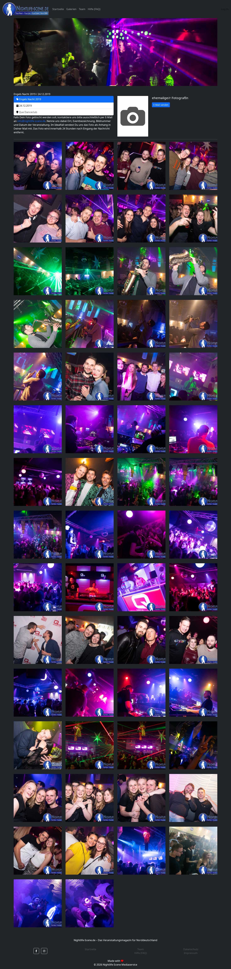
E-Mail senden (160, 104)
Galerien (71, 9)
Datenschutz (190, 949)
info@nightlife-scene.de (31, 121)
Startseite (58, 9)
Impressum (191, 953)
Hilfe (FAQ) (94, 9)
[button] (36, 951)
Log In (224, 9)
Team (82, 9)
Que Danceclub (27, 112)
